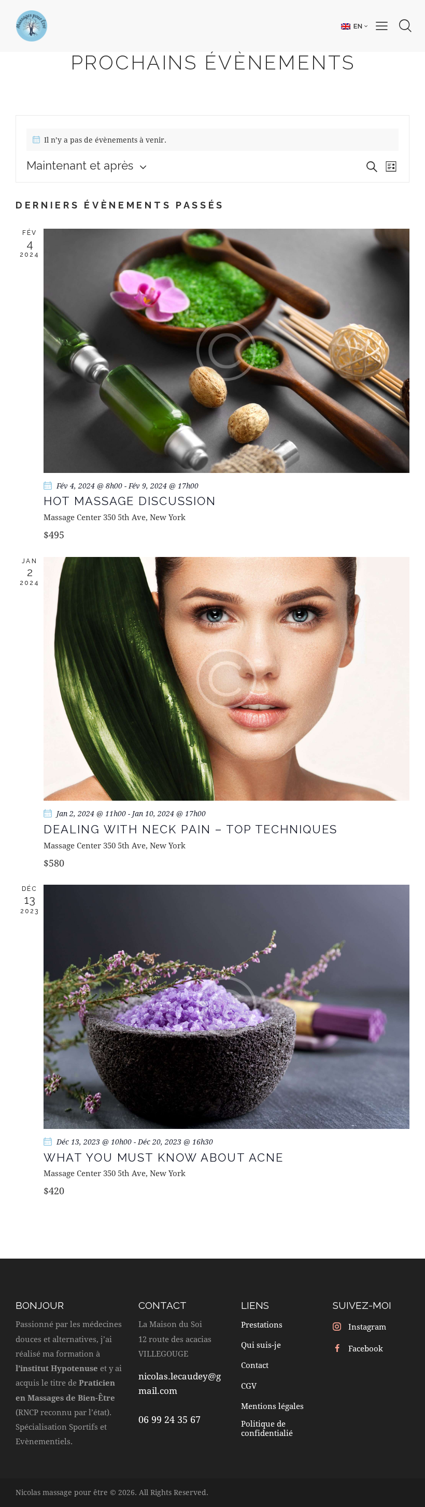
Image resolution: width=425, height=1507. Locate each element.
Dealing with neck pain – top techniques (190, 829)
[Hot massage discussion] (226, 351)
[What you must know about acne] (226, 1007)
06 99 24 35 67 (169, 1419)
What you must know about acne (164, 1157)
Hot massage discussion (130, 501)
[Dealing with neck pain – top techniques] (226, 679)
